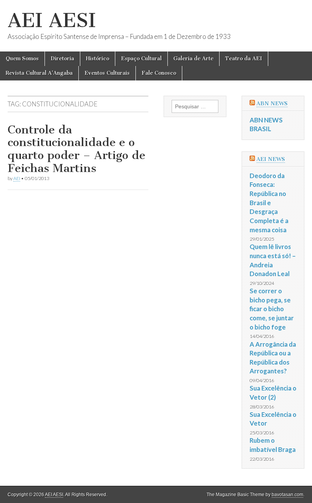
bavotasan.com (287, 494)
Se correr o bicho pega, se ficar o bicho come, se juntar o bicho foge (272, 309)
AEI (16, 178)
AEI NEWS (270, 159)
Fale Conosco (159, 73)
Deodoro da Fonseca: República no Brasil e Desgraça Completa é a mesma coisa (269, 203)
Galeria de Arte (193, 58)
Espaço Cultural (141, 58)
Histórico (97, 58)
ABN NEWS (272, 103)
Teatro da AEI (243, 58)
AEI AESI (52, 20)
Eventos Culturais (107, 73)
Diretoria (62, 58)
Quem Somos (22, 58)
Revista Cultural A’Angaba (39, 73)
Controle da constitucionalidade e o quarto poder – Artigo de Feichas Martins (76, 149)
